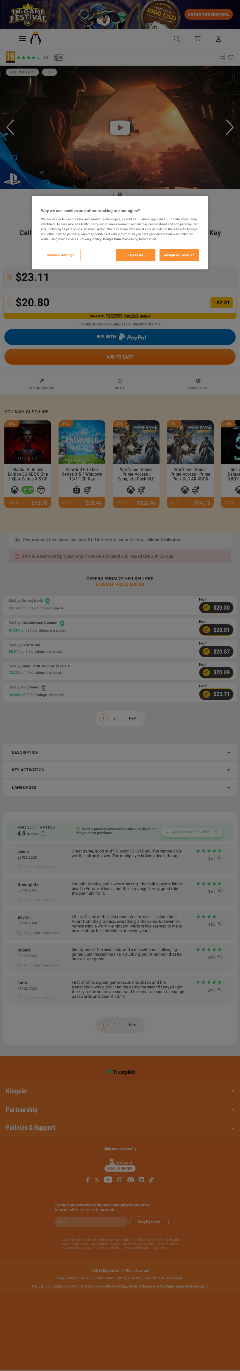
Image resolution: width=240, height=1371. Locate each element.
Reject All (135, 255)
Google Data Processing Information (129, 239)
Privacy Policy (91, 239)
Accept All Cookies (179, 255)
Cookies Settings (60, 255)
